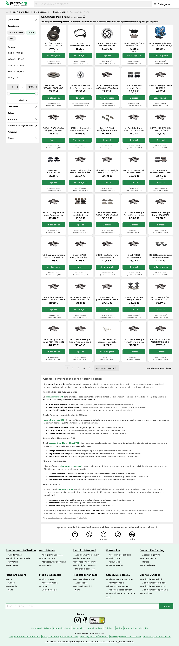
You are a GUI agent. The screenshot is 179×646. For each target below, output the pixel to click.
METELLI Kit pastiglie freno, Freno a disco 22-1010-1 (133, 214)
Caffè (10, 590)
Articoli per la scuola (85, 565)
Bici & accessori (41, 12)
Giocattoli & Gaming (152, 550)
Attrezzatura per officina (54, 562)
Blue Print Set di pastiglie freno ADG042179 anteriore (134, 87)
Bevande (12, 586)
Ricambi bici (59, 12)
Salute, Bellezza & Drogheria (117, 574)
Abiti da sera (48, 579)
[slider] (8, 93)
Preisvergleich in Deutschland (125, 636)
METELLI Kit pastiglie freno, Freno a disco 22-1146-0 (133, 341)
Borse (45, 586)
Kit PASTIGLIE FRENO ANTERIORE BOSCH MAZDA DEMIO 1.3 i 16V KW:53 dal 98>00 (160, 341)
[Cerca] (36, 4)
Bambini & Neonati (84, 550)
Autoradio (46, 565)
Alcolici (11, 583)
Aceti (10, 579)
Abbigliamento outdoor (154, 583)
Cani (77, 590)
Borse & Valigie (49, 590)
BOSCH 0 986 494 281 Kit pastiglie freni (53, 129)
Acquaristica (81, 583)
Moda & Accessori (50, 574)
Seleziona (22, 100)
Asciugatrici (115, 562)
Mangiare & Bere (16, 574)
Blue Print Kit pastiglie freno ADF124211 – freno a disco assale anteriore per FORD (107, 171)
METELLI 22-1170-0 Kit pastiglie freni (160, 129)
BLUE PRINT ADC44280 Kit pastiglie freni (54, 171)
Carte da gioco (149, 565)
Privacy (47, 628)
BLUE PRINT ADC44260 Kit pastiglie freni (134, 256)
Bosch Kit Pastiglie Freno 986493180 (160, 214)
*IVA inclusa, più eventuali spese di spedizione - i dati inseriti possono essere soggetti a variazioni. (89, 641)
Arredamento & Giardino (21, 550)
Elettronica (113, 550)
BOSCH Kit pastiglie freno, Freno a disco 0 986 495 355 (80, 341)
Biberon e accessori (85, 569)
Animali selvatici (83, 586)
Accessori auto (49, 558)
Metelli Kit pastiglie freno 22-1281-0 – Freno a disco (53, 298)
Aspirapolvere (116, 565)
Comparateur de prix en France (24, 636)
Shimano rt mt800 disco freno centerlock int (80, 87)
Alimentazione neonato (121, 579)
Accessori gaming (151, 555)
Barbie (145, 562)
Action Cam (115, 558)
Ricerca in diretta (61, 628)
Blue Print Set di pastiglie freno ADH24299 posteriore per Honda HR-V (80, 214)
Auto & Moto (47, 550)
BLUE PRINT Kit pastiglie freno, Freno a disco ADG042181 (161, 171)
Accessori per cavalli (85, 579)
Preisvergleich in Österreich (94, 636)
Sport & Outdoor (21, 12)
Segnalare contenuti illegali (159, 368)
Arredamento (15, 555)
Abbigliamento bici (152, 579)
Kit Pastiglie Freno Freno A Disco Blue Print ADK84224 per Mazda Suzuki (134, 129)
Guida (119, 628)
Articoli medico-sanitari (120, 590)
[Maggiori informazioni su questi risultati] (84, 16)
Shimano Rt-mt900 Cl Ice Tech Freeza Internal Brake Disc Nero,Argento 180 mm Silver (107, 44)
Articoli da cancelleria (19, 558)
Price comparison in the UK (157, 636)
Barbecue (13, 565)
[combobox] (95, 4)
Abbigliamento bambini (87, 555)
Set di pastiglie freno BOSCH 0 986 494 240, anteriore (107, 214)
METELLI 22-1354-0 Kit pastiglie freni (134, 171)
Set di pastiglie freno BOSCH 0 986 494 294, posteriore (160, 298)
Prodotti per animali (85, 574)
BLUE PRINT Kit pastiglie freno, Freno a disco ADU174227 (107, 298)
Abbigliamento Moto (52, 555)
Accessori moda (50, 583)
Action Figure (149, 558)
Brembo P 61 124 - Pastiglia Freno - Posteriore (134, 298)
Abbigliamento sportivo (154, 586)
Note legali (36, 628)
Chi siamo (109, 628)
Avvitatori (13, 562)
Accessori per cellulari (120, 555)
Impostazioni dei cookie (136, 628)
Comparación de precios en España (60, 636)
